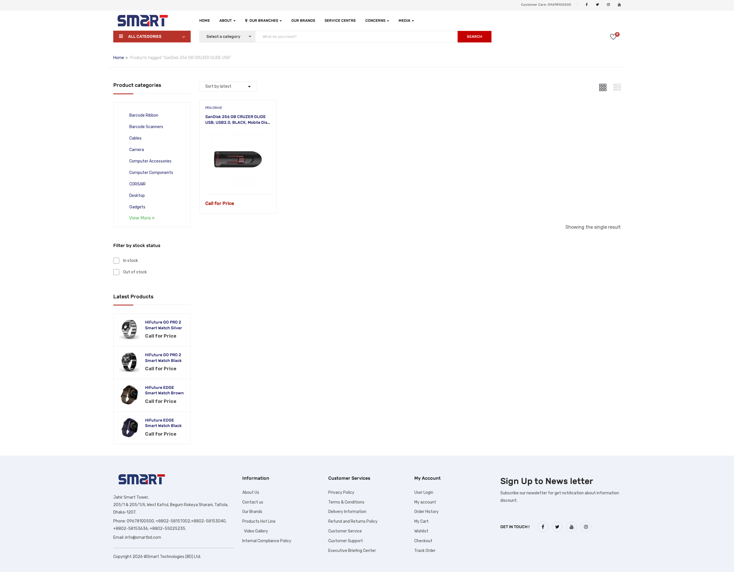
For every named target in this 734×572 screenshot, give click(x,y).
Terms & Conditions (346, 502)
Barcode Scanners (146, 126)
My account (425, 502)
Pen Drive (213, 108)
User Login (423, 492)
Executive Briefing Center (352, 550)
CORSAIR (137, 184)
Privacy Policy (341, 492)
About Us (250, 492)
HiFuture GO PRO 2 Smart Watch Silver (163, 325)
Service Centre (340, 20)
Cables (135, 138)
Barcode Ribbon (143, 115)
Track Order (425, 550)
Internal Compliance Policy (266, 540)
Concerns (375, 20)
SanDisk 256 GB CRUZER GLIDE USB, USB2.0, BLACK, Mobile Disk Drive (237, 122)
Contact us (252, 502)
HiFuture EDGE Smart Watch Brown (164, 390)
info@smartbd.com (143, 537)
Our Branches (264, 20)
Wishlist (421, 531)
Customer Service (345, 531)
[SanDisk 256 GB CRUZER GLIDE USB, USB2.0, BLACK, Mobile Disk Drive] (238, 135)
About (226, 20)
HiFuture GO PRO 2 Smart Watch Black (163, 357)
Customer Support (345, 540)
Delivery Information (347, 511)
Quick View (238, 179)
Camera (136, 149)
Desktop (137, 195)
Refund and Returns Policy (353, 521)
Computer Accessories (150, 161)
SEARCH (474, 36)
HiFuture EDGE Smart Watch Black (163, 423)
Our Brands (303, 20)
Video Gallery (255, 531)
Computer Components (151, 172)
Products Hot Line (259, 521)
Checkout (423, 540)
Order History (426, 511)
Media (405, 20)
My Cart (421, 521)
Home (204, 20)
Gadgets (137, 207)
